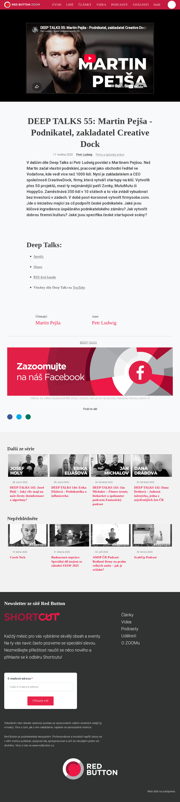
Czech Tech (17, 557)
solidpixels (169, 791)
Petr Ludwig (84, 154)
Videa (126, 621)
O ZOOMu (130, 642)
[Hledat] (172, 5)
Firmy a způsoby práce (110, 154)
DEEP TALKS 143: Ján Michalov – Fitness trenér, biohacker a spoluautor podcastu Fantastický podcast (110, 496)
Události (128, 635)
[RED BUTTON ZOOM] (22, 5)
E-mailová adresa (19, 678)
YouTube (79, 287)
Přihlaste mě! (40, 700)
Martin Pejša (48, 322)
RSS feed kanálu (45, 277)
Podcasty (129, 628)
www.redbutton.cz (43, 745)
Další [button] (157, 4)
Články (127, 614)
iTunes (38, 266)
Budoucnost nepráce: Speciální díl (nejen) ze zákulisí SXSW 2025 (66, 561)
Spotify (39, 256)
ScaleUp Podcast (145, 557)
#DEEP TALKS (88, 342)
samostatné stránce (79, 727)
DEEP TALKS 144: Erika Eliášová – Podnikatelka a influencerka (68, 492)
